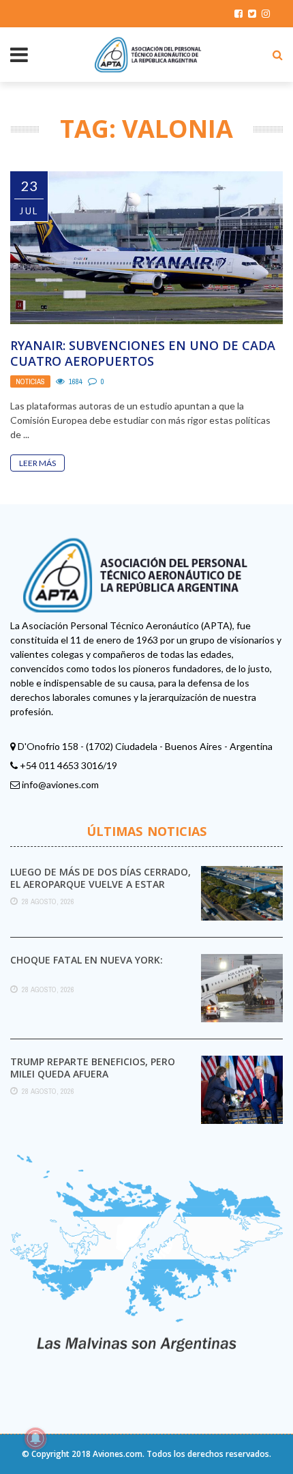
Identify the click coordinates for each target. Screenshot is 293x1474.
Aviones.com (117, 1454)
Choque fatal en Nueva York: (86, 959)
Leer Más (37, 463)
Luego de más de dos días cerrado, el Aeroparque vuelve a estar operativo (100, 884)
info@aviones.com (60, 784)
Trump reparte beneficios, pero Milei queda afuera (92, 1067)
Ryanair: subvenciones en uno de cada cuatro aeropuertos (142, 353)
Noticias (30, 381)
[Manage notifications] (35, 1438)
